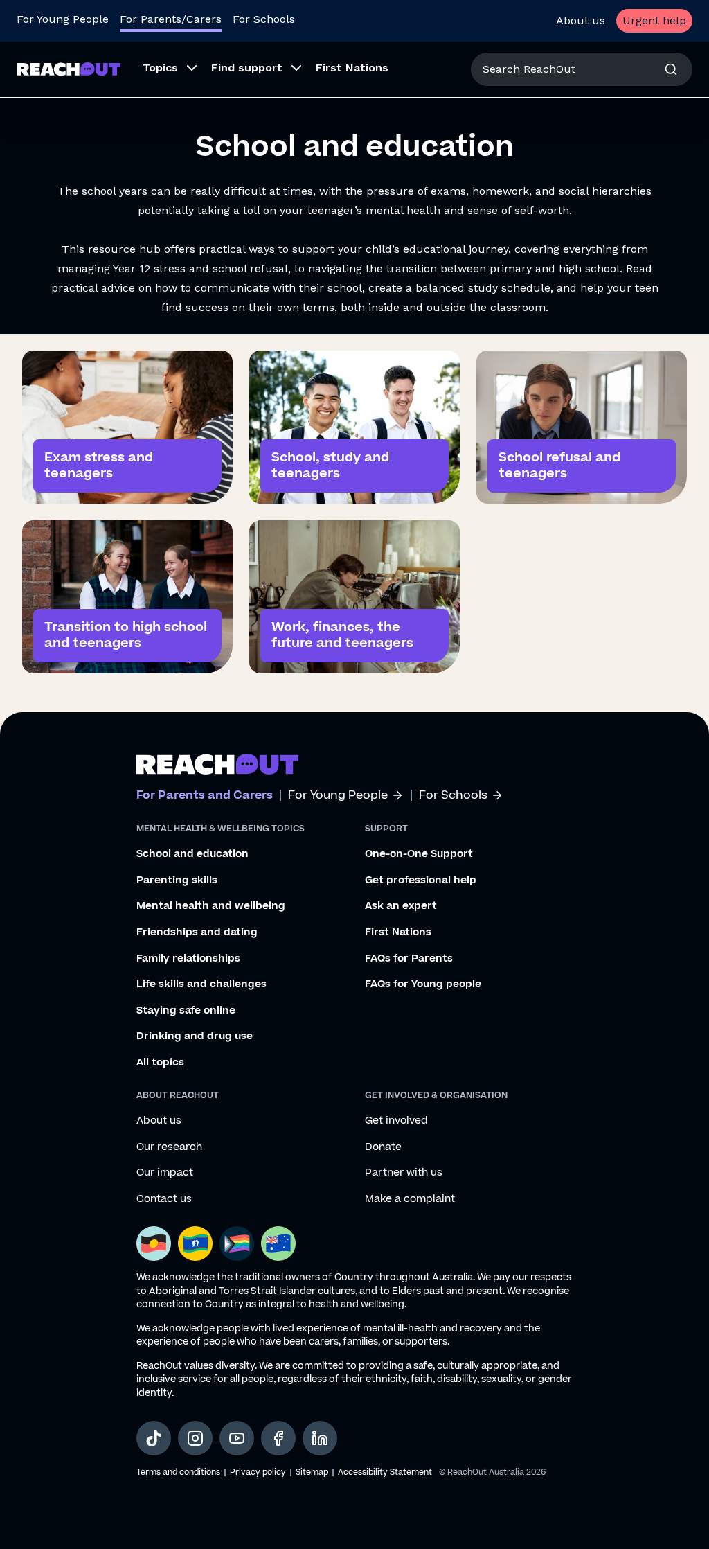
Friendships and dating (197, 932)
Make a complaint (410, 1199)
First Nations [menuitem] (352, 67)
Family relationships (188, 959)
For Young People (63, 19)
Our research (169, 1147)
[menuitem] (166, 69)
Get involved (396, 1121)
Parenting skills (176, 880)
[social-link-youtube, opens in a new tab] (236, 1438)
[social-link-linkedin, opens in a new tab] (320, 1438)
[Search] (671, 69)
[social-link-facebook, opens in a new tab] (278, 1438)
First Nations (398, 932)
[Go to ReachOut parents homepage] (217, 764)
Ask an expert (401, 906)
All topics (160, 1063)
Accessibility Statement (385, 1472)
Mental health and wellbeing (210, 906)
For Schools (264, 19)
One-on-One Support (419, 854)
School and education (192, 854)
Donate (383, 1147)
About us (580, 20)
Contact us (164, 1199)
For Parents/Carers (171, 19)
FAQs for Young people (423, 984)
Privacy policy (258, 1472)
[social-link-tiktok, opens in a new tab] (153, 1438)
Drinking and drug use (194, 1036)
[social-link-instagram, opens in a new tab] (195, 1438)
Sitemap (312, 1472)
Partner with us (403, 1173)
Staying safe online (185, 1011)
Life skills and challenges (201, 984)
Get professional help (420, 880)
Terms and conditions (178, 1472)
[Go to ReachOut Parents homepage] (68, 69)
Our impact (164, 1173)
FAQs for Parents (409, 959)
